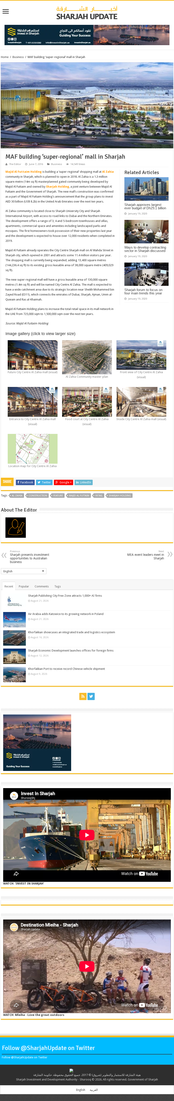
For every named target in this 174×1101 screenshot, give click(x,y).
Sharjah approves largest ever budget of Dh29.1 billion (145, 206)
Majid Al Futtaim (79, 495)
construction (38, 495)
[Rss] (83, 696)
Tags (57, 586)
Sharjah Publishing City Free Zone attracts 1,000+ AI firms (65, 595)
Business (18, 57)
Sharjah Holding (57, 186)
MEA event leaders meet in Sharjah (145, 555)
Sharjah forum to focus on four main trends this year (143, 291)
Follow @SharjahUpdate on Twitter (48, 1048)
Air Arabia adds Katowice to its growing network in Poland (66, 614)
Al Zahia (108, 171)
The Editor (15, 164)
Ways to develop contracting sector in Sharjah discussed (145, 249)
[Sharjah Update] (87, 12)
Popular (24, 586)
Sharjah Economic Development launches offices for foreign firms (71, 650)
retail (99, 495)
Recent (9, 586)
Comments (42, 586)
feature (58, 495)
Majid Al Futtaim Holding (23, 171)
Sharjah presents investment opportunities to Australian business (29, 557)
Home (5, 57)
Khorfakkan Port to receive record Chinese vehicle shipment (66, 668)
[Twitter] (91, 696)
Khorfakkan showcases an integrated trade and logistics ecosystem (71, 632)
